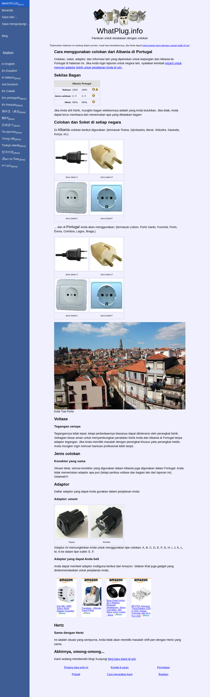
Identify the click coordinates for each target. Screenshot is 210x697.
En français (12, 105)
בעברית (10, 166)
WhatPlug (13, 4)
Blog (5, 36)
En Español (9, 70)
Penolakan (163, 667)
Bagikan (163, 674)
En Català (8, 91)
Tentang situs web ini (76, 667)
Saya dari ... (10, 17)
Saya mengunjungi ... (16, 24)
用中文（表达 (14, 111)
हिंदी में (8, 118)
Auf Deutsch (10, 84)
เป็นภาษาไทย (13, 159)
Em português (14, 98)
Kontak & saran (120, 667)
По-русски (12, 132)
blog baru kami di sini (122, 659)
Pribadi (76, 674)
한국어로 (11, 152)
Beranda (7, 10)
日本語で (11, 125)
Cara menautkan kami (120, 674)
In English (8, 64)
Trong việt (11, 139)
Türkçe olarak (14, 145)
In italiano (11, 77)
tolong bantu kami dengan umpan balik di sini (165, 45)
